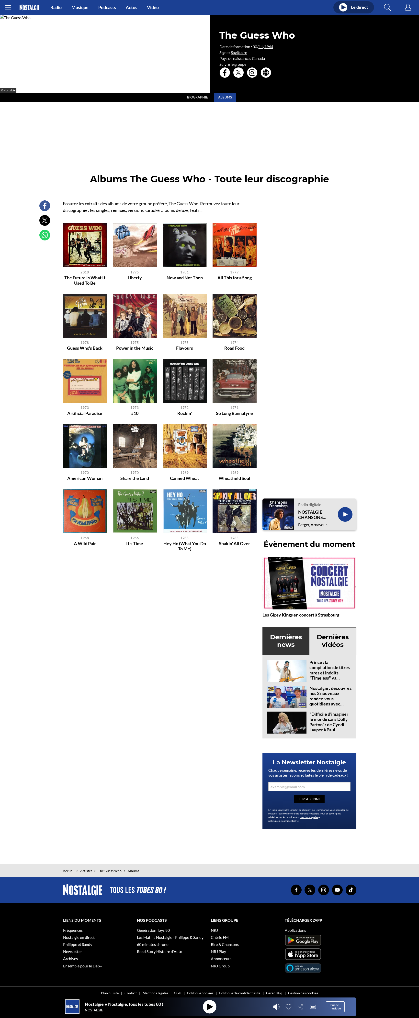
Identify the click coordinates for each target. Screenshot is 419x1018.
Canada (258, 58)
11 (261, 46)
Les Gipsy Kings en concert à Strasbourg (300, 614)
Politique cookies (200, 993)
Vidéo (153, 7)
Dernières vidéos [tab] (333, 641)
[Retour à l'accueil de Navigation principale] (29, 7)
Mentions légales (155, 993)
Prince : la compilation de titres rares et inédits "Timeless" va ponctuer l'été (329, 673)
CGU (177, 993)
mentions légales (309, 817)
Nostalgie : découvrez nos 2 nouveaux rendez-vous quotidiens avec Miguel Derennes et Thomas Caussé (330, 701)
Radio (56, 7)
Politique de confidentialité (239, 993)
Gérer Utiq (274, 993)
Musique (80, 7)
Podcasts (107, 7)
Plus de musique (335, 1006)
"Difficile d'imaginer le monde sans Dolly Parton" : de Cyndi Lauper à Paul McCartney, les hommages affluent (328, 727)
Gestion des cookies (303, 993)
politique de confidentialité (283, 820)
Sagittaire (239, 52)
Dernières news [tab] (286, 641)
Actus (131, 7)
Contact (131, 993)
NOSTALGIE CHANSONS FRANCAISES (311, 514)
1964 (268, 46)
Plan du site (110, 993)
